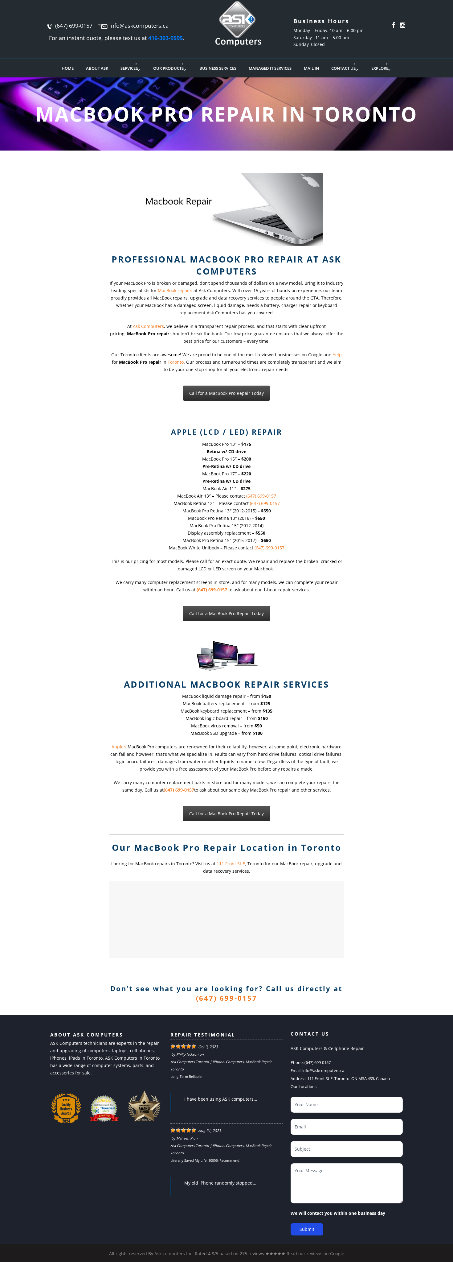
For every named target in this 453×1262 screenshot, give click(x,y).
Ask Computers (148, 326)
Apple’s (119, 747)
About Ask (97, 68)
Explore (379, 68)
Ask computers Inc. (174, 1253)
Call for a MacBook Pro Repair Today (226, 393)
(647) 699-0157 (73, 25)
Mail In (311, 68)
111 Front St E (231, 864)
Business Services (217, 68)
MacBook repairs (175, 290)
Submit (307, 1229)
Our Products (168, 68)
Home (68, 68)
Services (129, 68)
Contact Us (343, 68)
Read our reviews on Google (315, 1253)
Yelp (337, 355)
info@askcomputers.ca (139, 25)
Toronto (176, 362)
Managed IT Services (270, 68)
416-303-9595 (165, 38)
